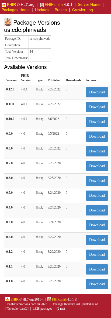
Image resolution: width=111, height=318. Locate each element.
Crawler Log (82, 9)
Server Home (89, 4)
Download (97, 92)
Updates (42, 9)
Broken (61, 9)
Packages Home (16, 9)
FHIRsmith (53, 4)
